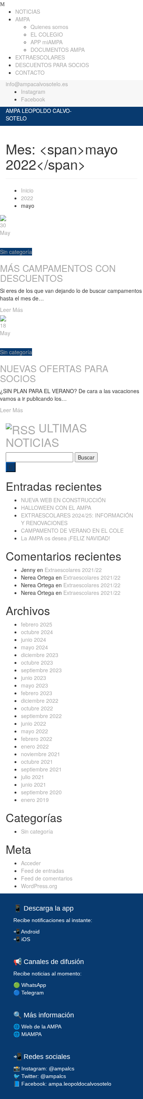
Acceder (31, 863)
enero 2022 (35, 746)
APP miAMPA (47, 42)
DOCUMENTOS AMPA (58, 49)
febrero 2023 (36, 693)
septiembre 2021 (41, 769)
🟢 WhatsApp (29, 985)
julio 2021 (32, 777)
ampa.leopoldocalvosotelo (79, 1084)
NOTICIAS (27, 11)
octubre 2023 (37, 662)
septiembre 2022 (41, 716)
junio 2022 (33, 723)
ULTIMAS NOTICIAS (46, 434)
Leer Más (11, 309)
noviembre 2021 (40, 754)
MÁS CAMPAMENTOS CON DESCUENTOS (58, 272)
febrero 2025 (36, 624)
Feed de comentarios (46, 878)
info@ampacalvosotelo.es (37, 84)
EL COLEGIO (47, 34)
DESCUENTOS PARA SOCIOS (52, 65)
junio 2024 (33, 639)
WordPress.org (39, 886)
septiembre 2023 (41, 670)
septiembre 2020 (41, 792)
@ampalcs (61, 1068)
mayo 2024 (34, 647)
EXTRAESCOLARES (40, 57)
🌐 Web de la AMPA (37, 1026)
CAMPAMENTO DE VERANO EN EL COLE (72, 530)
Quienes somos (49, 27)
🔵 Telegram (28, 993)
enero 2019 (35, 799)
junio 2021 (33, 784)
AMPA (22, 19)
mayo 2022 (34, 731)
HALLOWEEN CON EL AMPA (56, 507)
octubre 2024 (37, 632)
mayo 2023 (34, 685)
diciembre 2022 (39, 700)
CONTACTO (30, 72)
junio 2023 (33, 677)
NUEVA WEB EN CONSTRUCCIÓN (63, 500)
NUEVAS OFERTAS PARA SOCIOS (54, 373)
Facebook (33, 99)
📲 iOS (21, 939)
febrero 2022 (36, 738)
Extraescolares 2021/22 (73, 570)
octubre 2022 (37, 708)
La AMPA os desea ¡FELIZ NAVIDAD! (65, 538)
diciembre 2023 (39, 655)
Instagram (33, 91)
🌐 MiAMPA (27, 1034)
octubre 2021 (37, 761)
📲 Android (26, 932)
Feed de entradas (42, 870)
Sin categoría (16, 251)
